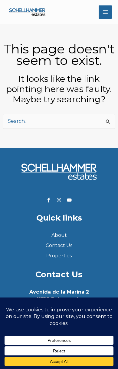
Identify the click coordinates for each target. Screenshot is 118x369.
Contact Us (59, 245)
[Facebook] (48, 200)
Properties (59, 256)
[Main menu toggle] (105, 12)
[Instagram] (59, 200)
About (59, 235)
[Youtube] (69, 200)
